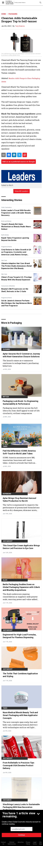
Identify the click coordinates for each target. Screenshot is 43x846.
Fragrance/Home (6, 246)
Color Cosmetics (6, 207)
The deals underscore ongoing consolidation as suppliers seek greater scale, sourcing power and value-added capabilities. (20, 597)
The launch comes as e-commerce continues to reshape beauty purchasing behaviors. (21, 363)
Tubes (5, 446)
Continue (21, 835)
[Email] (3, 155)
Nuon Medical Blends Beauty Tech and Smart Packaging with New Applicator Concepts (20, 715)
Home (3, 14)
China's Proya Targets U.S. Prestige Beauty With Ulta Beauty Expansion (16, 278)
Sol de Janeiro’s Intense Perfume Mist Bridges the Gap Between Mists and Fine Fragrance (16, 303)
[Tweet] (19, 155)
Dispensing (7, 494)
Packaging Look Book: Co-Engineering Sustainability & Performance (20, 402)
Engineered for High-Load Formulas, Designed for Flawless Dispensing (19, 636)
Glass (5, 580)
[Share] (9, 155)
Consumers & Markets (8, 286)
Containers (7, 800)
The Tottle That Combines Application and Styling (20, 674)
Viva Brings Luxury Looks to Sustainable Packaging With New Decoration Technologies (21, 807)
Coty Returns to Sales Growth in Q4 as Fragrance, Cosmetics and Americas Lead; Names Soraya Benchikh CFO (16, 252)
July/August (7, 541)
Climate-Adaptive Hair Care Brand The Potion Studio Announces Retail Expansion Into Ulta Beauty (16, 265)
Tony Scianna (20, 26)
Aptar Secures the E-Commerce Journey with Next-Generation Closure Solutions (21, 355)
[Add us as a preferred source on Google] (24, 155)
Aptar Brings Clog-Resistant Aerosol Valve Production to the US (19, 499)
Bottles (6, 397)
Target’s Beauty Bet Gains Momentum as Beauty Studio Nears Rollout (16, 226)
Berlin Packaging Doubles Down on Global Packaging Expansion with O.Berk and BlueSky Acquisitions (21, 587)
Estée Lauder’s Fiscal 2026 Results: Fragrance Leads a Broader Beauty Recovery (16, 212)
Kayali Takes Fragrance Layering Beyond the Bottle (15, 239)
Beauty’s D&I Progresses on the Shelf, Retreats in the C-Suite (14, 290)
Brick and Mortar (6, 221)
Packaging (12, 14)
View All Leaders (21, 191)
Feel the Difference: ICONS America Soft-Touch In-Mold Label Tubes (19, 452)
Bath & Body (5, 235)
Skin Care (4, 274)
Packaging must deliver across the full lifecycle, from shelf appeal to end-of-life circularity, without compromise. (21, 410)
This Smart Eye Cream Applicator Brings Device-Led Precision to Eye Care (21, 546)
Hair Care (4, 260)
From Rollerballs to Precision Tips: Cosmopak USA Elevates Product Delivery (19, 765)
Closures (6, 349)
